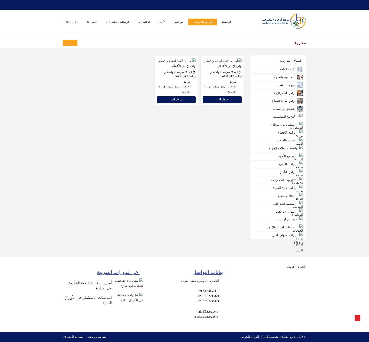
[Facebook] (90, 5)
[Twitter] (85, 5)
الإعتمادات (144, 21)
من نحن (179, 21)
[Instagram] (70, 5)
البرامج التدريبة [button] (204, 21)
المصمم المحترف (73, 336)
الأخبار (162, 21)
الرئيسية (226, 21)
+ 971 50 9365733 (206, 291)
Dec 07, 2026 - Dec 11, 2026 (220, 86)
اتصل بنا (92, 21)
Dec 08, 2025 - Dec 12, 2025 (174, 86)
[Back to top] (357, 318)
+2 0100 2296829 (208, 296)
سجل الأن (222, 99)
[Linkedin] (65, 5)
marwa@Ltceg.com (206, 316)
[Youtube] (75, 5)
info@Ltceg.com (208, 311)
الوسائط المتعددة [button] (119, 21)
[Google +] (80, 5)
